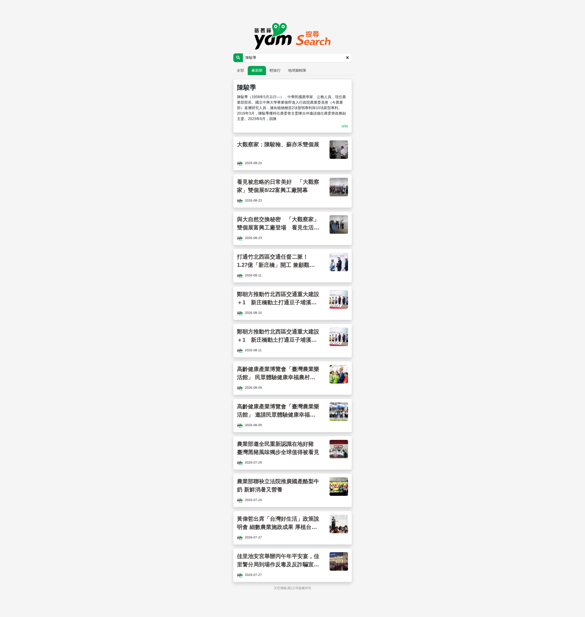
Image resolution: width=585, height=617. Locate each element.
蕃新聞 (256, 70)
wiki (345, 126)
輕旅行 (275, 70)
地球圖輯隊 (297, 70)
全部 (240, 70)
